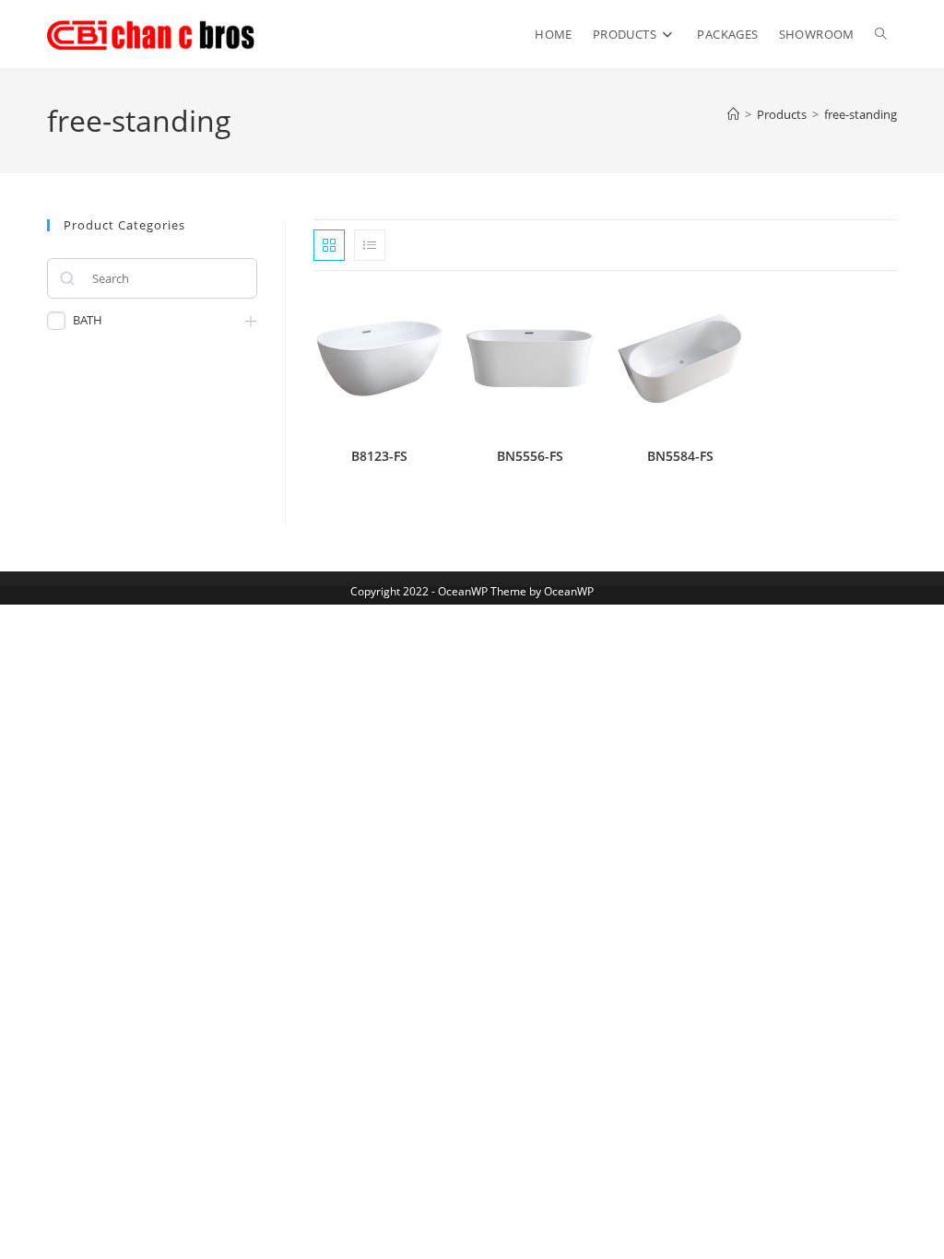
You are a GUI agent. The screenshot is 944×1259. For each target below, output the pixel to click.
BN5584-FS (680, 456)
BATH (87, 320)
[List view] (369, 245)
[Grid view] (329, 245)
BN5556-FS (530, 456)
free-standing (860, 114)
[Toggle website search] (881, 34)
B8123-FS (379, 456)
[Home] (733, 114)
